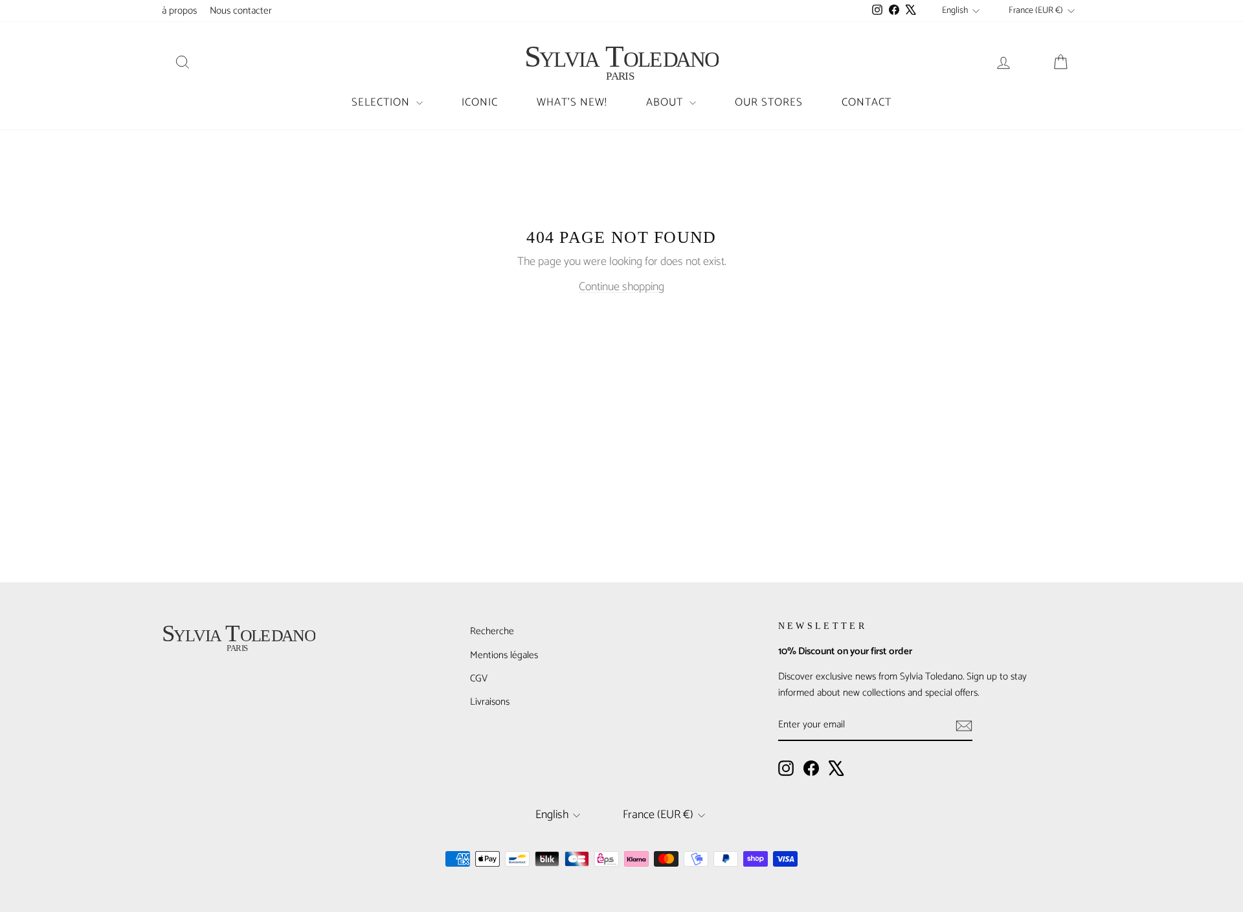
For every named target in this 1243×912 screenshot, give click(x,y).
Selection (382, 102)
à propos (179, 11)
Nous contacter (241, 11)
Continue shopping (621, 287)
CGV (478, 678)
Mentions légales (504, 655)
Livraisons (490, 702)
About (666, 102)
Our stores (769, 102)
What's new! (572, 102)
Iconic (480, 102)
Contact (866, 102)
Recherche (492, 631)
